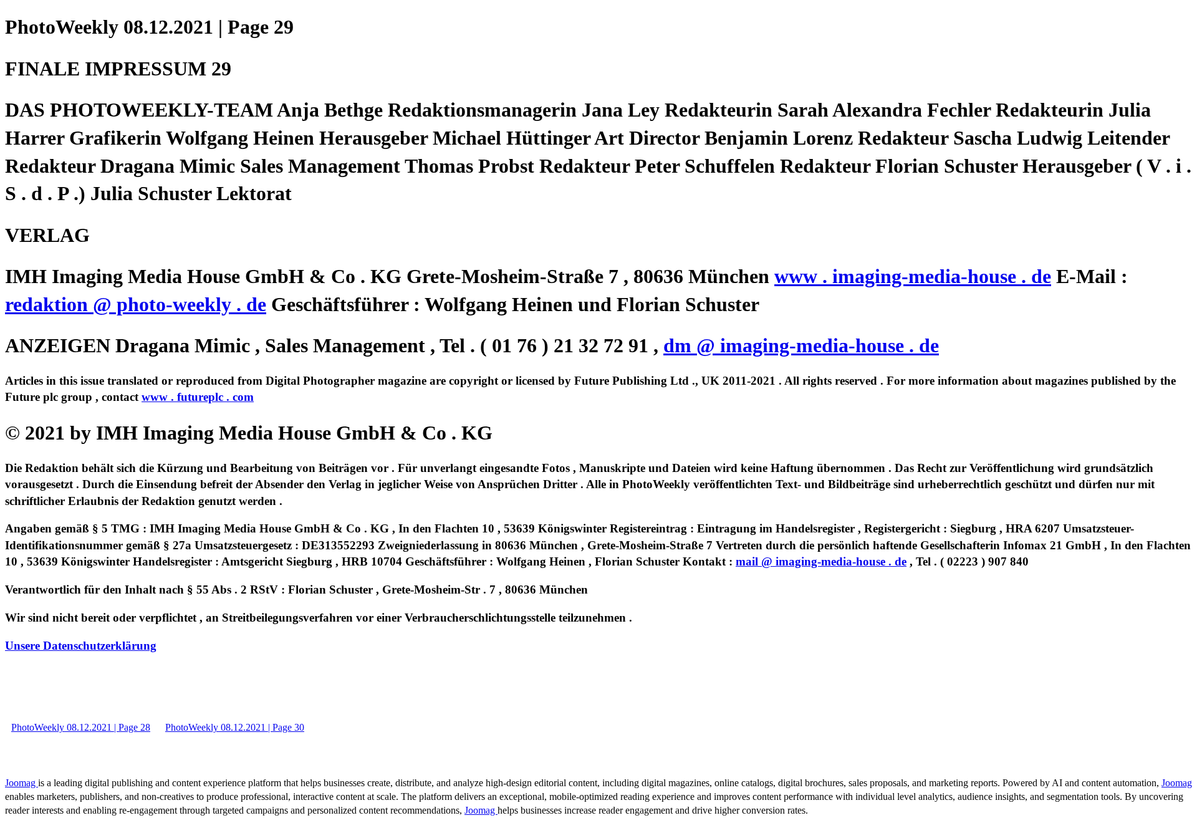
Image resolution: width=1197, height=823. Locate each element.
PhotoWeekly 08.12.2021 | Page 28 (80, 727)
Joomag (21, 782)
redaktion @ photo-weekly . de (135, 304)
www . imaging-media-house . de (912, 276)
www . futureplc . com (198, 396)
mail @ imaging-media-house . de (821, 561)
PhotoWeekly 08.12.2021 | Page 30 (234, 727)
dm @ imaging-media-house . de (801, 345)
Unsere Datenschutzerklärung (80, 645)
